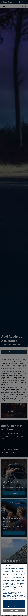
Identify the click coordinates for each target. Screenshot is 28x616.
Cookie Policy (13, 598)
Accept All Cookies (14, 602)
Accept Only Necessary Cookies (14, 606)
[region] (14, 589)
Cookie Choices (14, 610)
